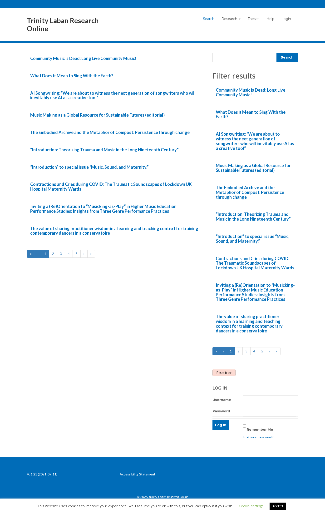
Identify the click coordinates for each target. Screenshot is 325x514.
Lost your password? (258, 437)
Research (230, 19)
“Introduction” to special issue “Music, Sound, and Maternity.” (89, 167)
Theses (253, 19)
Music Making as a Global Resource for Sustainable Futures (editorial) (97, 115)
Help (270, 19)
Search (208, 19)
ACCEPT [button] (277, 506)
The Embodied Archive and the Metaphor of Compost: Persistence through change (110, 132)
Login (286, 19)
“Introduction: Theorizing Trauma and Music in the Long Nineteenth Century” (104, 149)
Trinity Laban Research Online (63, 24)
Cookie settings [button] (251, 506)
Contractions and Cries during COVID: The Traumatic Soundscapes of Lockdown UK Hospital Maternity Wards (111, 187)
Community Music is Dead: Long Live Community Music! (83, 58)
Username (221, 400)
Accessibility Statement (137, 474)
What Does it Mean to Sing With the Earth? (71, 75)
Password (221, 411)
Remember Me (260, 429)
